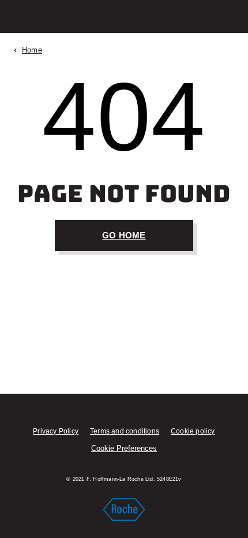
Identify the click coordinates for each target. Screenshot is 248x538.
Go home (123, 235)
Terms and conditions (124, 431)
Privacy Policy (55, 431)
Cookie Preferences (124, 448)
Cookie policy (193, 431)
